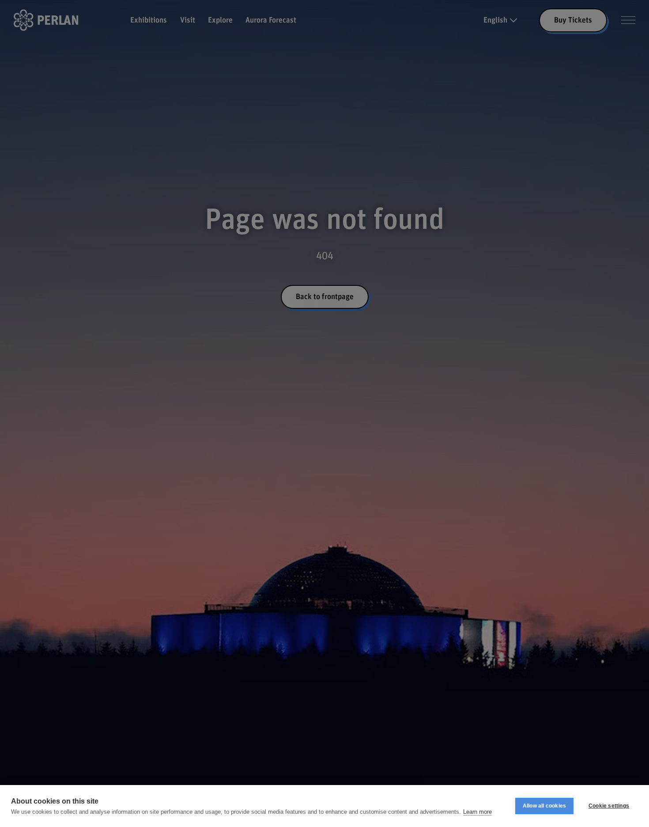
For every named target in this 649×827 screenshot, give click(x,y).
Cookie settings (609, 806)
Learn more (477, 811)
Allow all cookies (544, 806)
